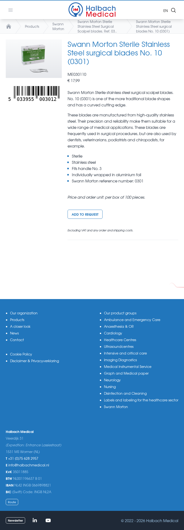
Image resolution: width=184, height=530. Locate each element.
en (165, 10)
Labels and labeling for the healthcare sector (141, 400)
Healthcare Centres (120, 339)
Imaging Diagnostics (120, 359)
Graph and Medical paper (126, 373)
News (14, 333)
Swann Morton (58, 26)
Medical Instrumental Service (127, 366)
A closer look (20, 326)
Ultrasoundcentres (118, 346)
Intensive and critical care (125, 353)
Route (12, 502)
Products (32, 26)
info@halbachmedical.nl (28, 465)
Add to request (85, 214)
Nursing (110, 386)
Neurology (112, 379)
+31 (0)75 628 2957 (23, 458)
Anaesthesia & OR (119, 326)
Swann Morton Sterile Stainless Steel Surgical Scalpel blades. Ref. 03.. (97, 26)
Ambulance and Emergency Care (132, 319)
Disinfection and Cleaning (125, 393)
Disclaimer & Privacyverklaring (34, 360)
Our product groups (120, 313)
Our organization (24, 313)
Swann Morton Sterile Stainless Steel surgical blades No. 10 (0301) (154, 26)
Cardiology (113, 333)
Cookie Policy (21, 354)
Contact (17, 339)
